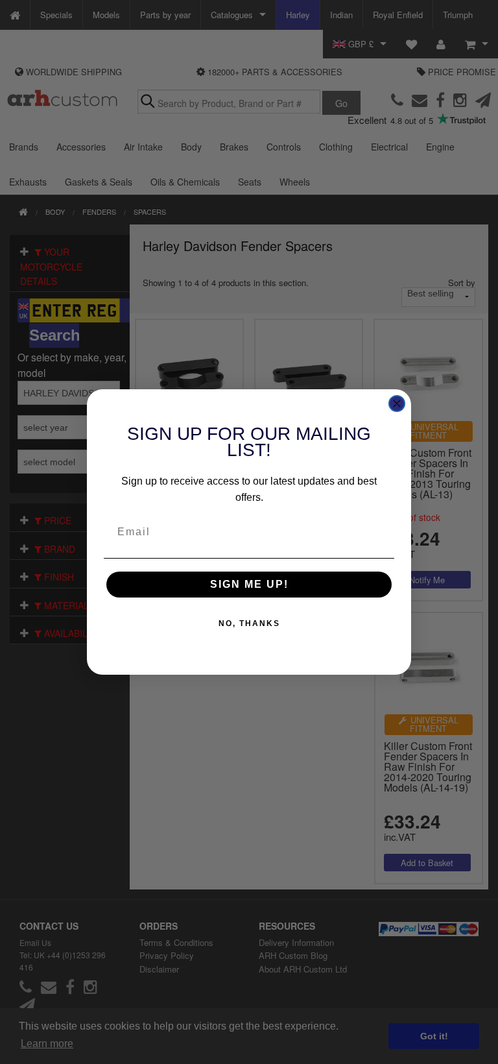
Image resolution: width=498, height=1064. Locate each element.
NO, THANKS (249, 623)
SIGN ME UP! (249, 584)
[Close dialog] (397, 403)
